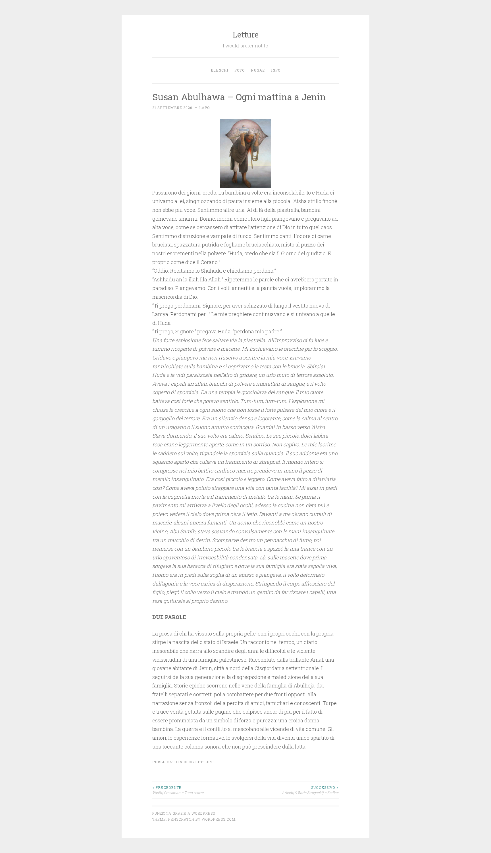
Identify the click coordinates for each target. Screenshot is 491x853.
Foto (239, 70)
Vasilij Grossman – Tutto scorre (177, 790)
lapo (204, 107)
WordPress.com (218, 819)
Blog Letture (199, 762)
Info (275, 70)
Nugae (258, 70)
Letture (246, 34)
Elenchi (219, 70)
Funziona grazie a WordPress (183, 813)
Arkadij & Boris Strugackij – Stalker (310, 790)
